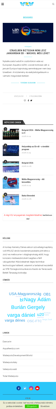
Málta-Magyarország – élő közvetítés (33, 180)
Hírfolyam (28, 46)
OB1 (47, 294)
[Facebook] (18, 388)
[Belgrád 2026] (11, 167)
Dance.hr (7, 341)
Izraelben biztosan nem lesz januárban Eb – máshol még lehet (28, 52)
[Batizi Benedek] (11, 199)
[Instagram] (31, 388)
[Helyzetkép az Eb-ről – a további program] (11, 150)
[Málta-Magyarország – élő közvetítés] (11, 183)
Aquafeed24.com (11, 348)
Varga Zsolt (47, 319)
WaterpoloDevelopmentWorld (17, 355)
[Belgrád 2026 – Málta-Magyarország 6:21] (11, 134)
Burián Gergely (28, 307)
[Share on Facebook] (28, 100)
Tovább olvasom (28, 83)
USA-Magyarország (25, 294)
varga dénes (15, 320)
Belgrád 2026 (27, 163)
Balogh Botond (40, 317)
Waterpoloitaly (10, 362)
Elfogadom (32, 406)
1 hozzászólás (35, 96)
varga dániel (21, 315)
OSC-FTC (34, 321)
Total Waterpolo (10, 376)
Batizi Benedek (28, 195)
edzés (47, 315)
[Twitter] (25, 388)
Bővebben (45, 406)
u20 (40, 314)
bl (22, 299)
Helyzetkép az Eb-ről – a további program (35, 148)
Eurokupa (47, 313)
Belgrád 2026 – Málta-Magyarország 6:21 (37, 131)
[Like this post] (25, 100)
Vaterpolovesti (10, 369)
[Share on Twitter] (31, 100)
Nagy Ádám (37, 299)
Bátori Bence (18, 296)
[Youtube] (37, 388)
